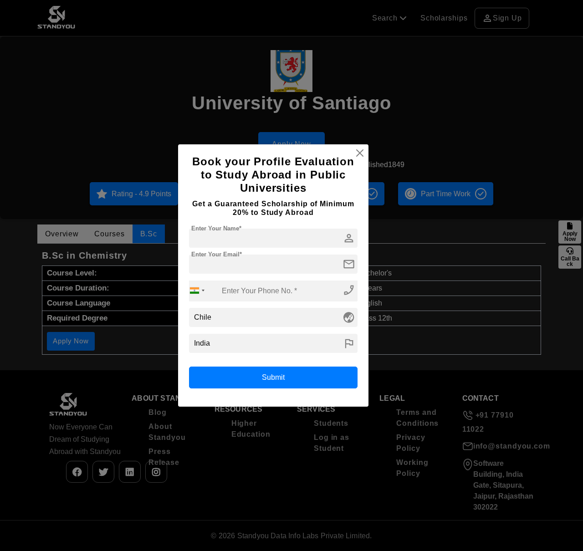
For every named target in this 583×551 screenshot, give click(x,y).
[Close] (359, 153)
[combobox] (197, 290)
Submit (273, 377)
